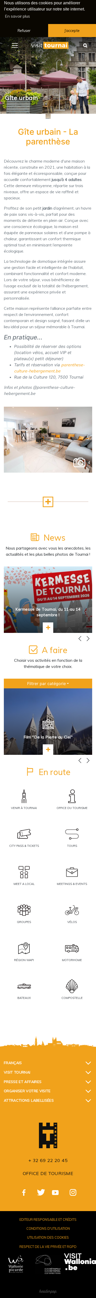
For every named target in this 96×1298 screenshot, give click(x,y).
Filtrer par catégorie (46, 683)
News (55, 537)
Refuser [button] (24, 30)
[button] (48, 502)
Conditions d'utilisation (48, 1228)
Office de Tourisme (48, 1173)
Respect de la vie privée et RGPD (48, 1247)
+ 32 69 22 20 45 (48, 1160)
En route (54, 772)
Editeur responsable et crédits (48, 1219)
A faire (54, 650)
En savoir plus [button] (17, 16)
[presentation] (80, 639)
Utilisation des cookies (48, 1237)
